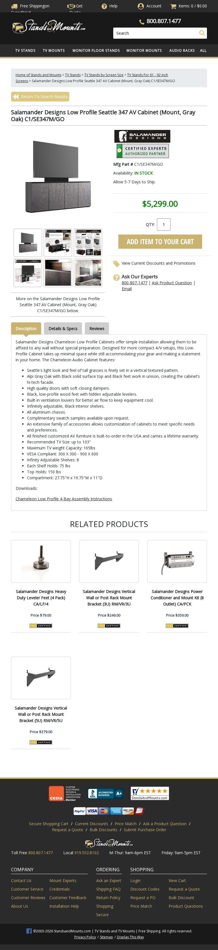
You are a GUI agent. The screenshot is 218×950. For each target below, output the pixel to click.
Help (113, 6)
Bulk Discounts (103, 829)
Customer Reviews (28, 897)
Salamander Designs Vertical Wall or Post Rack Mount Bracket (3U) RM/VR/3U (109, 598)
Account (154, 6)
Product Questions (186, 906)
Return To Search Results (44, 96)
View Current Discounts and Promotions (159, 263)
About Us (19, 906)
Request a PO (143, 897)
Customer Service (27, 889)
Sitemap (106, 937)
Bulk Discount (181, 897)
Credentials (59, 889)
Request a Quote (67, 829)
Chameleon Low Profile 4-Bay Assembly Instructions (64, 498)
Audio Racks (182, 50)
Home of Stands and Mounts (38, 74)
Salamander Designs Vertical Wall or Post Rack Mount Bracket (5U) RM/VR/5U (41, 714)
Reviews (96, 328)
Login (135, 880)
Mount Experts (62, 880)
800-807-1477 (134, 282)
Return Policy (108, 897)
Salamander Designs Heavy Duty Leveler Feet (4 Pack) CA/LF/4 (41, 598)
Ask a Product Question (164, 823)
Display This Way (130, 937)
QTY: (150, 224)
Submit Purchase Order (145, 829)
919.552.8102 (86, 852)
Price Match (126, 823)
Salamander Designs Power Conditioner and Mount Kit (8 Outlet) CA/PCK (177, 598)
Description (26, 328)
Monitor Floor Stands (96, 50)
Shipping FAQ (108, 889)
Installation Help (64, 906)
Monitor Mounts (144, 50)
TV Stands (25, 50)
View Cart (177, 880)
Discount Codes (145, 889)
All (203, 50)
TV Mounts (54, 50)
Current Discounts (91, 823)
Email (127, 288)
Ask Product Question (172, 282)
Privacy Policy (85, 937)
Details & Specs (63, 328)
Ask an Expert (108, 880)
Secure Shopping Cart (48, 823)
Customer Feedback (67, 897)
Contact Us (21, 880)
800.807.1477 (164, 21)
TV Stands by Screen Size (103, 74)
